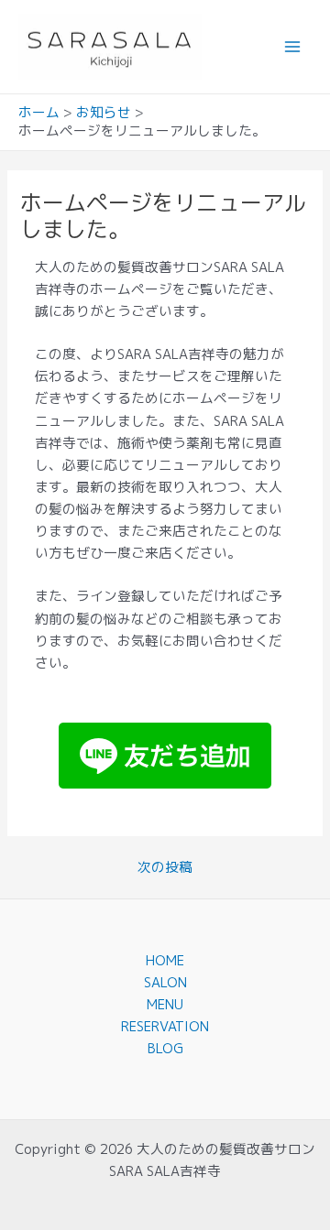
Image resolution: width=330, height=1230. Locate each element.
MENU (165, 1004)
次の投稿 (165, 868)
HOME (165, 960)
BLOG (165, 1048)
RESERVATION (165, 1026)
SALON (165, 982)
